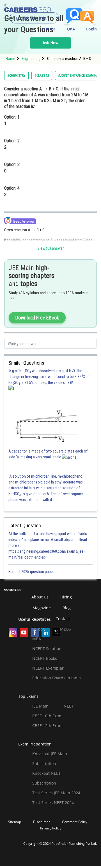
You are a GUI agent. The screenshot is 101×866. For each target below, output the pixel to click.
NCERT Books (44, 658)
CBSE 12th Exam (47, 725)
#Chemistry (16, 76)
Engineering (31, 58)
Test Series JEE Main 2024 (56, 792)
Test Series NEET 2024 (53, 802)
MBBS (65, 629)
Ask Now (50, 42)
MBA (36, 638)
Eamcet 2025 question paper (31, 571)
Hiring (66, 597)
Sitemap (14, 821)
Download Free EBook (37, 318)
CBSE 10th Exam (47, 715)
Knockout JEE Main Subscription (49, 758)
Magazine (42, 607)
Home (50, 29)
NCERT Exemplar (48, 668)
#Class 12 (42, 76)
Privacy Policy (50, 828)
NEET (69, 706)
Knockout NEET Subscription (46, 778)
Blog (67, 607)
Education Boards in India (56, 677)
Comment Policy (74, 821)
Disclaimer (41, 821)
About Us (40, 597)
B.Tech (38, 629)
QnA (71, 29)
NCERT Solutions (47, 648)
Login (91, 29)
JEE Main (40, 706)
